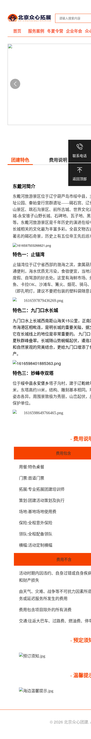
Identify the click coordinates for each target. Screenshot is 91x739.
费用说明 (58, 160)
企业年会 (74, 31)
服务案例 (36, 31)
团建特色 (20, 160)
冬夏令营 (55, 31)
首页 (17, 31)
